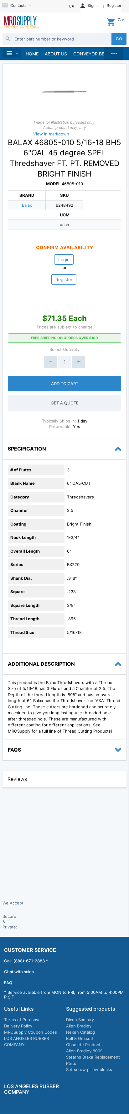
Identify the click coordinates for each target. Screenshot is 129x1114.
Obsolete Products (84, 1044)
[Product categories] (12, 53)
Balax (27, 205)
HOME (32, 53)
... (114, 52)
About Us (56, 53)
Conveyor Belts (92, 53)
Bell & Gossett (80, 1038)
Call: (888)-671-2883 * (26, 960)
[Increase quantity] (78, 362)
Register (63, 279)
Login (64, 259)
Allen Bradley (78, 1025)
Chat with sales (19, 971)
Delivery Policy (18, 1025)
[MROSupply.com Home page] (21, 23)
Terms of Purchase (22, 1019)
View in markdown (51, 133)
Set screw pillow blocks (89, 1069)
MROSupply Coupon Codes (30, 1032)
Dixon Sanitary (80, 1019)
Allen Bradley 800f (84, 1050)
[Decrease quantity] (50, 362)
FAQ (8, 982)
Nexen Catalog (80, 1032)
